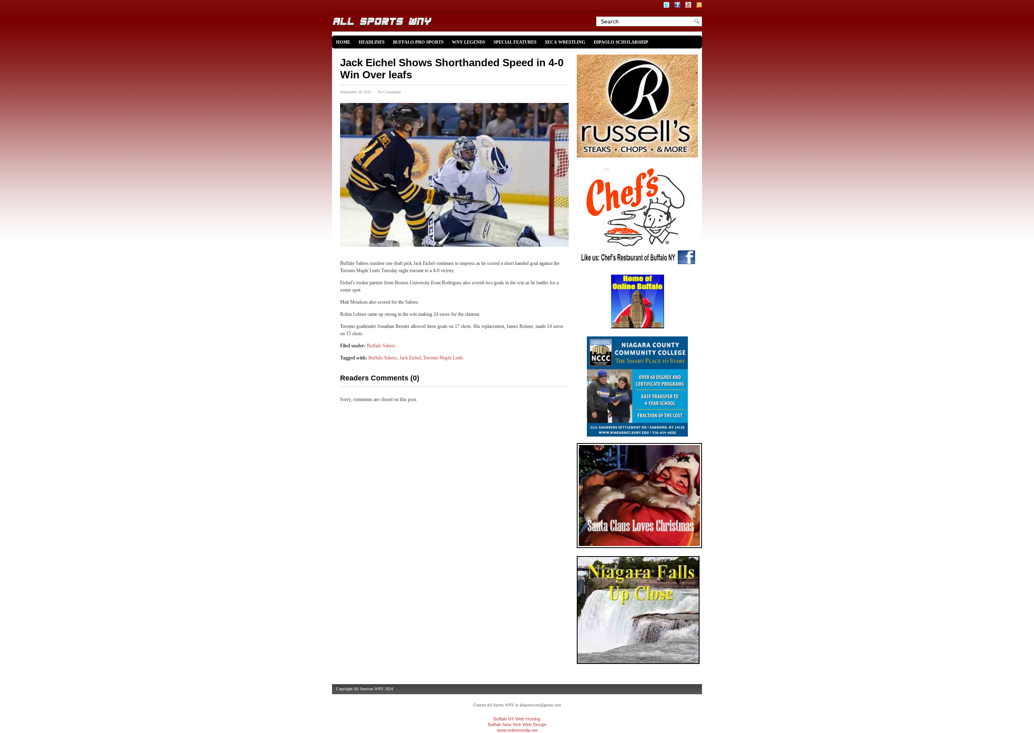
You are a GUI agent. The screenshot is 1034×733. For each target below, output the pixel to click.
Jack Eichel (410, 358)
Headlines (372, 42)
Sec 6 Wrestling (565, 42)
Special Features (515, 42)
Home (343, 42)
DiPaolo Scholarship (621, 42)
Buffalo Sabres (381, 346)
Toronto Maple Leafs (443, 358)
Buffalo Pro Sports (418, 42)
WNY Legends (468, 42)
